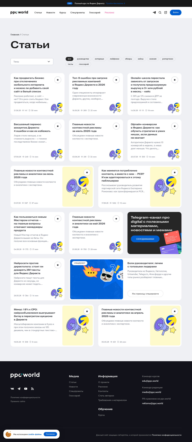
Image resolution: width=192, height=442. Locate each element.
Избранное (57, 79)
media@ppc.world (151, 391)
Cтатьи (72, 382)
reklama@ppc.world (152, 403)
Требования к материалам (112, 400)
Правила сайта (18, 401)
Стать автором (106, 395)
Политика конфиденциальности (25, 397)
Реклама (109, 12)
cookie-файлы (34, 434)
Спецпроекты (77, 12)
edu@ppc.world (150, 380)
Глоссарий (94, 12)
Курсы (62, 12)
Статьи (38, 12)
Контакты (103, 391)
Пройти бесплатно (114, 3)
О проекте (103, 382)
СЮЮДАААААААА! (145, 238)
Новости (50, 12)
